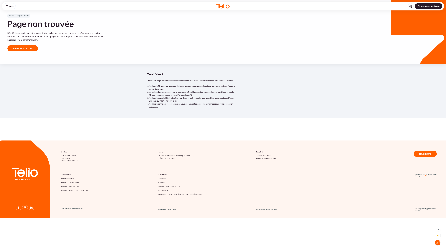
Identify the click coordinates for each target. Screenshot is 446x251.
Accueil (11, 16)
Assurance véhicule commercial (74, 190)
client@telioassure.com (266, 158)
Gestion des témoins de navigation (266, 209)
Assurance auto (67, 178)
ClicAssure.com (430, 176)
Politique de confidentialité (167, 209)
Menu (11, 6)
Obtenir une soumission (428, 6)
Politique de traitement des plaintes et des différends (180, 194)
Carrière (161, 182)
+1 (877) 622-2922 (263, 155)
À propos (162, 178)
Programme (163, 190)
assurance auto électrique (169, 186)
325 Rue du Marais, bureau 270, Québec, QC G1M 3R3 (69, 158)
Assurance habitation (70, 182)
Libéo (418, 210)
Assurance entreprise (70, 186)
